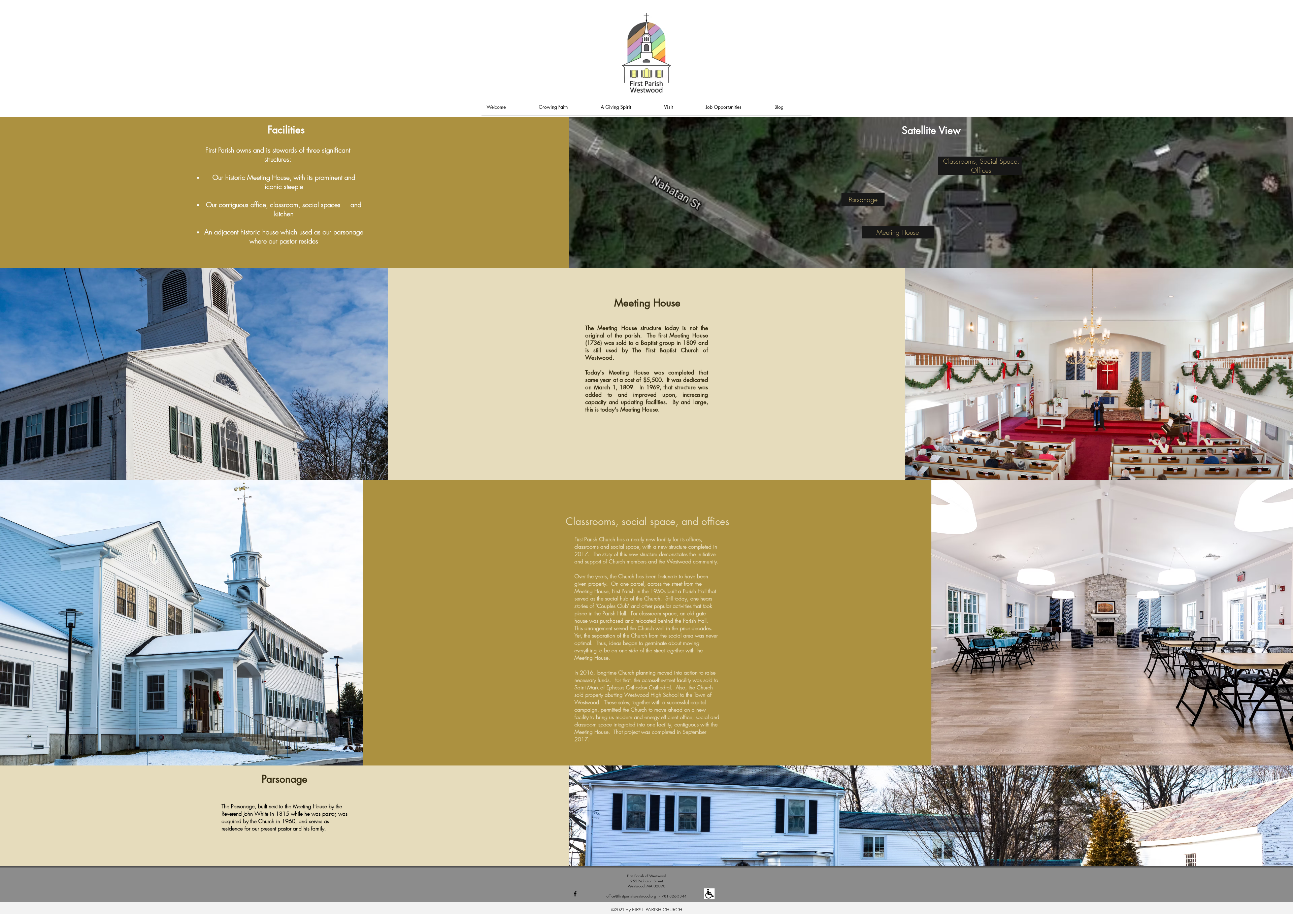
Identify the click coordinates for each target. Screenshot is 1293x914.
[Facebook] (575, 893)
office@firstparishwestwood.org (631, 896)
